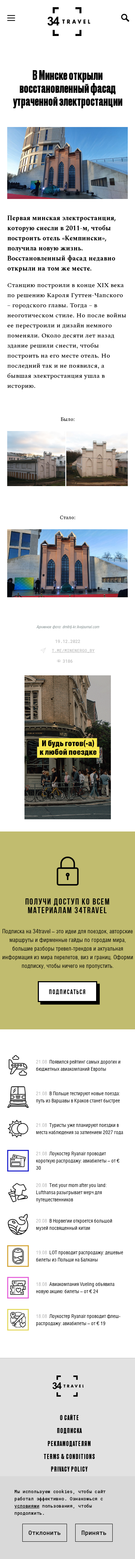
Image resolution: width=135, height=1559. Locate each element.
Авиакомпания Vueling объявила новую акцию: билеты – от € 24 (75, 1287)
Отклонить (44, 1532)
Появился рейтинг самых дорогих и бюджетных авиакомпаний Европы (78, 1065)
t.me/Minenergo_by (73, 650)
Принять (94, 1532)
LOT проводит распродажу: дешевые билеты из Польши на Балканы (79, 1256)
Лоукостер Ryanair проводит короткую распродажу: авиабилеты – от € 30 (78, 1160)
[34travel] (69, 21)
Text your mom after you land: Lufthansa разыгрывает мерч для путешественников (71, 1192)
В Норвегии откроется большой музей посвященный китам (74, 1224)
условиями (26, 1506)
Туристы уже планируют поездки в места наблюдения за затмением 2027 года (79, 1128)
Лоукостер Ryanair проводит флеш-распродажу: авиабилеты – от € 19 (78, 1319)
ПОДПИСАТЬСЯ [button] (67, 992)
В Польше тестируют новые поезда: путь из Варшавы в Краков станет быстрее (78, 1096)
